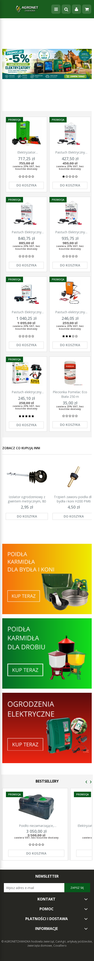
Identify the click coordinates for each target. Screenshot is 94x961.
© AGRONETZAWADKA (16, 941)
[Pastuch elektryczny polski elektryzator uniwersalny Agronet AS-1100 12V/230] (26, 373)
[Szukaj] (66, 9)
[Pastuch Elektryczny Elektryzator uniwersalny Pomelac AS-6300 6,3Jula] (69, 213)
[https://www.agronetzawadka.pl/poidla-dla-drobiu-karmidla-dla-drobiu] (47, 653)
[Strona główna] (27, 9)
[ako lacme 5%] (47, 64)
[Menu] (55, 9)
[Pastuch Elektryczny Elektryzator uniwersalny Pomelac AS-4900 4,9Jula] (26, 213)
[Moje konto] (76, 9)
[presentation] (86, 782)
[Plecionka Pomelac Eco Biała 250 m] (69, 373)
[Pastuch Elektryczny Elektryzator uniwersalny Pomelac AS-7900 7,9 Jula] (26, 293)
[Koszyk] (86, 9)
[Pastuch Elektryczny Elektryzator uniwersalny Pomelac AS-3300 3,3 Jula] (69, 133)
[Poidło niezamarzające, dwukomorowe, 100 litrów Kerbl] (36, 807)
